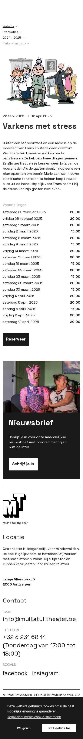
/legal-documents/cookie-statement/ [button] (34, 717)
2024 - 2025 (12, 37)
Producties (10, 32)
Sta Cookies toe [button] (59, 728)
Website (8, 26)
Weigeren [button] (24, 728)
